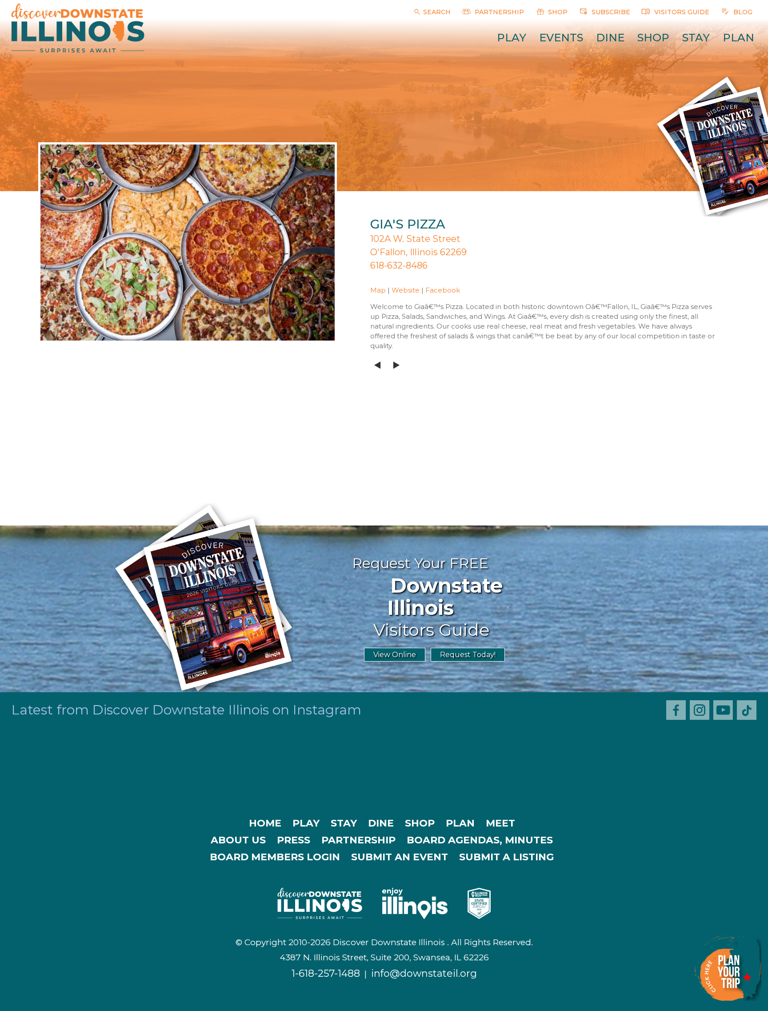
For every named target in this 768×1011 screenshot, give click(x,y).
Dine (610, 37)
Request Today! (468, 654)
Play (511, 37)
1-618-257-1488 (326, 973)
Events (561, 37)
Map (378, 290)
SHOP (557, 12)
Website (406, 290)
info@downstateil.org (424, 973)
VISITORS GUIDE (680, 12)
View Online (394, 654)
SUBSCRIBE (610, 12)
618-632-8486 (399, 265)
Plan (738, 37)
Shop (653, 37)
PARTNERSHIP (498, 12)
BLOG (742, 12)
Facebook (442, 290)
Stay (696, 37)
